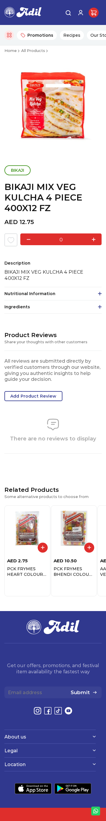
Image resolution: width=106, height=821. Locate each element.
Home (10, 50)
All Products (33, 50)
